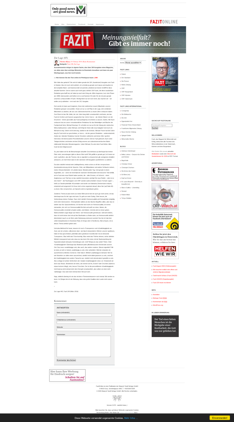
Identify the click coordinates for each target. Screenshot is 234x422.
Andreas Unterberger (128, 151)
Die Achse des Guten (128, 171)
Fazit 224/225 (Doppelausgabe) (163, 279)
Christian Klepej (65, 62)
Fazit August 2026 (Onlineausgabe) (164, 266)
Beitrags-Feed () (160, 298)
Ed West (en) (125, 174)
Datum (123, 74)
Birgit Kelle (124, 160)
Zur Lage (77, 64)
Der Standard (125, 77)
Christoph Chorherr (127, 167)
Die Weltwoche (126, 114)
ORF (123, 88)
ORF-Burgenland (127, 92)
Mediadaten (155, 154)
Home (57, 24)
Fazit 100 (70, 64)
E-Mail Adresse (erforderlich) (66, 320)
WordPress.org (158, 305)
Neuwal (123, 191)
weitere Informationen (127, 412)
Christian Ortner (126, 164)
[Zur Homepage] (118, 53)
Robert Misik (125, 194)
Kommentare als (160, 301)
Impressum (100, 24)
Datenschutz (71, 24)
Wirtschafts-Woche (127, 139)
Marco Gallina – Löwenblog (130, 187)
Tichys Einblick (126, 198)
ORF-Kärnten (125, 95)
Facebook (81, 24)
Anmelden (156, 294)
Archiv (122, 63)
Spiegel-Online (126, 135)
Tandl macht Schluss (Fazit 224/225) (165, 275)
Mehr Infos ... (131, 418)
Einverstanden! (219, 417)
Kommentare (61, 334)
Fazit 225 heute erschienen (162, 282)
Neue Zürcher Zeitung (128, 132)
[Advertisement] (136, 10)
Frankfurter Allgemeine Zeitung (131, 128)
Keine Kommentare (89, 62)
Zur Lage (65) (61, 57)
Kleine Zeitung (126, 85)
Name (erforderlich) (63, 312)
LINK (96, 77)
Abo (62, 24)
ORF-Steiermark (126, 99)
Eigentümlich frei (126, 121)
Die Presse (125, 81)
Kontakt (90, 24)
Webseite (60, 327)
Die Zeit (123, 118)
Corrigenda (125, 111)
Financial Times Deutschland (130, 125)
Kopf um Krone (126, 178)
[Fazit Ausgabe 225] (165, 92)
